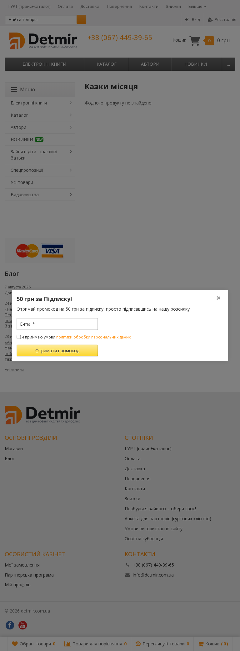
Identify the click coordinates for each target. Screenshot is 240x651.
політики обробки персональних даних (93, 336)
